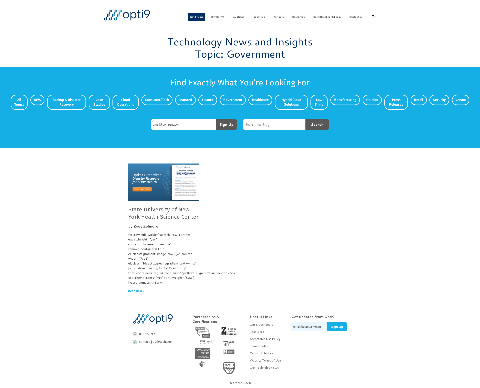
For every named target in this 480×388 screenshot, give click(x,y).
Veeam (460, 100)
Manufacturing (345, 100)
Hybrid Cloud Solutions (291, 102)
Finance (208, 100)
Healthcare (260, 100)
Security (439, 100)
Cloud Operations (125, 102)
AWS (37, 100)
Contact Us (355, 17)
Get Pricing (196, 17)
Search (317, 124)
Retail (418, 100)
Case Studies (99, 102)
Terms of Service (261, 353)
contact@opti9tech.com (155, 342)
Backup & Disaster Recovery (67, 102)
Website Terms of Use (265, 360)
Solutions (238, 17)
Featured (185, 100)
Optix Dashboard (262, 324)
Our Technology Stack (265, 367)
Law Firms (319, 102)
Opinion (372, 100)
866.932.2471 (147, 334)
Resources (298, 17)
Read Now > (136, 291)
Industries (259, 17)
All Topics (19, 102)
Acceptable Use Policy (265, 339)
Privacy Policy (259, 346)
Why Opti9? (217, 17)
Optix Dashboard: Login (327, 17)
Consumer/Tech (157, 100)
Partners (279, 17)
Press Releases (396, 102)
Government (232, 100)
